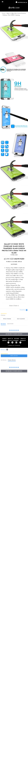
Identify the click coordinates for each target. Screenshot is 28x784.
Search (4, 338)
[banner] (14, 8)
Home (3, 13)
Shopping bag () (22, 2)
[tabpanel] (14, 369)
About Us (10, 338)
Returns (16, 338)
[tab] (7, 318)
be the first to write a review (14, 333)
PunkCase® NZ (17, 345)
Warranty (23, 340)
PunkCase (14, 255)
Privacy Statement (13, 340)
